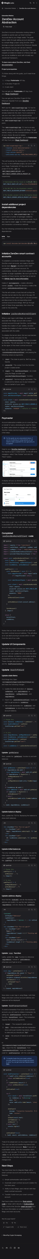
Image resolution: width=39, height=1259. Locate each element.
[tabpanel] (19, 245)
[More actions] (37, 3)
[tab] (3, 236)
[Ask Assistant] (34, 145)
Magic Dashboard (12, 94)
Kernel (13, 266)
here (7, 1064)
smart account (26, 1206)
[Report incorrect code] (28, 145)
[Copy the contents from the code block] (31, 145)
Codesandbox (29, 1204)
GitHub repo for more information (16, 279)
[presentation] (19, 150)
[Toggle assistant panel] (34, 3)
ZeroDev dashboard (18, 449)
